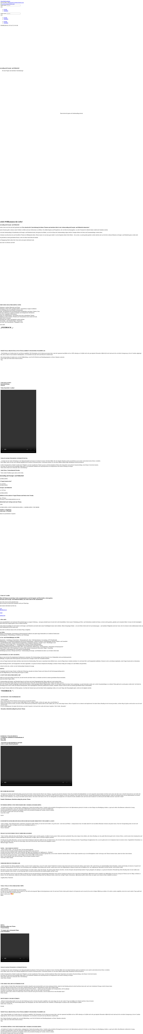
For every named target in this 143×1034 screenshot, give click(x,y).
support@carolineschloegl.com (16, 2)
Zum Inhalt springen (5, 1)
